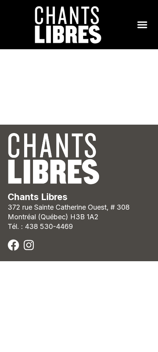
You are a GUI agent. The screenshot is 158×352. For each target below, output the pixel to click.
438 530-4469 (49, 226)
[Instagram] (29, 245)
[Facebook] (13, 245)
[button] (142, 25)
